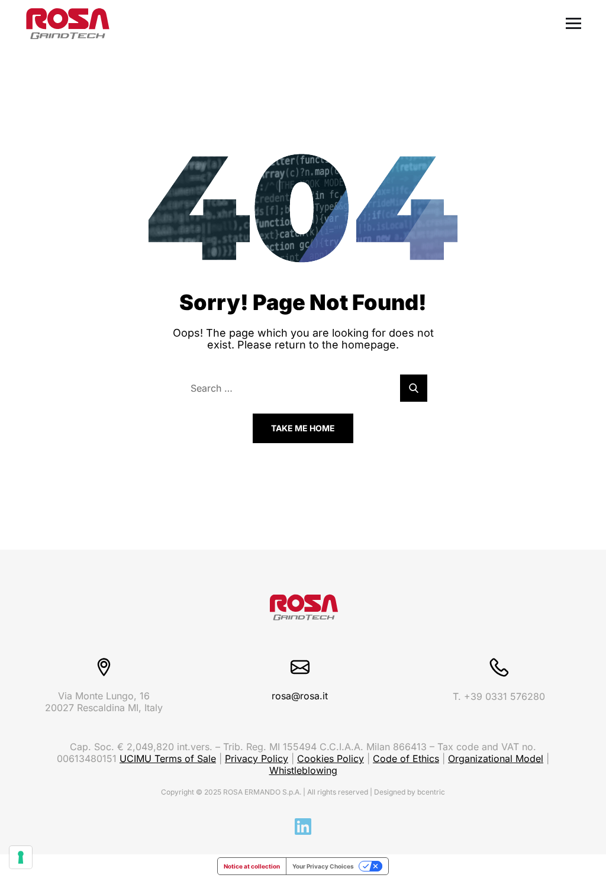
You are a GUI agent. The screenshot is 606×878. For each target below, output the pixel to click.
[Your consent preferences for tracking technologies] (20, 857)
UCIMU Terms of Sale (168, 758)
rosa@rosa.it (300, 696)
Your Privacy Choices (323, 866)
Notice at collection (252, 866)
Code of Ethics (406, 758)
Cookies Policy (330, 758)
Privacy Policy (256, 758)
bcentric (431, 791)
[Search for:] (303, 388)
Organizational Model (495, 758)
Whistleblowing (303, 770)
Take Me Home (303, 428)
